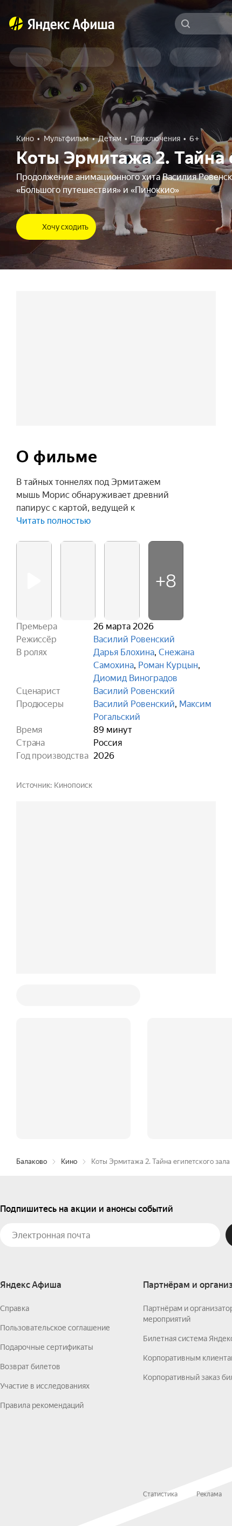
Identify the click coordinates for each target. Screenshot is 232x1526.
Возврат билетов (30, 1366)
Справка (14, 1308)
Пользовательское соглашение (55, 1327)
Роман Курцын (168, 665)
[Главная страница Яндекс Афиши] (16, 24)
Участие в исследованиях (45, 1386)
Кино (69, 1161)
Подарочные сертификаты (46, 1347)
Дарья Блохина (123, 652)
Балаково (31, 1161)
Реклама (209, 1494)
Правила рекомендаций (42, 1405)
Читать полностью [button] (53, 521)
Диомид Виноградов (135, 678)
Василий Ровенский (134, 639)
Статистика (160, 1494)
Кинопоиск (73, 785)
